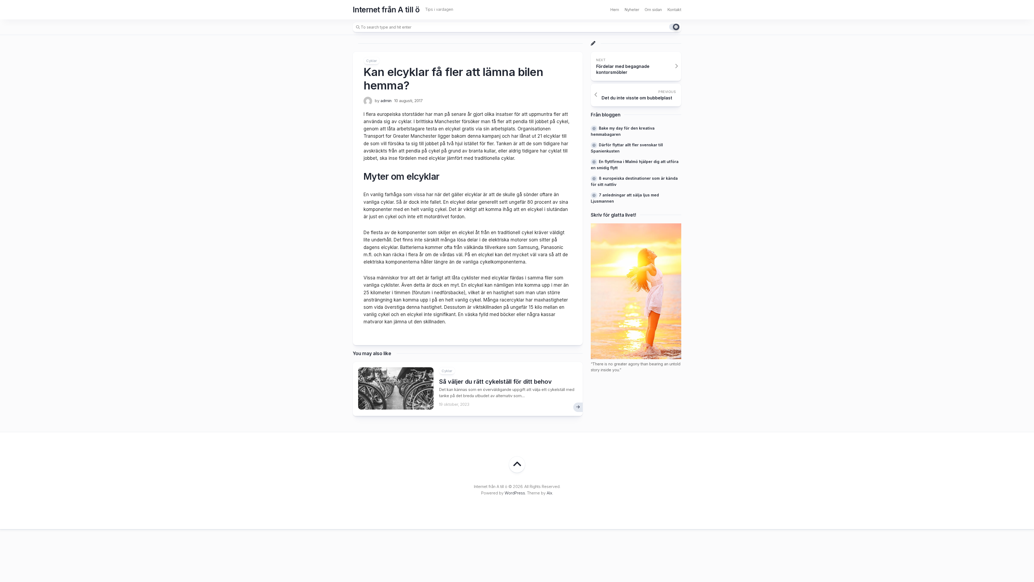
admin (386, 100)
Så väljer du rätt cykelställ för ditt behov (495, 381)
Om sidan (653, 9)
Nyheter (631, 9)
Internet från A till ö (386, 9)
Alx (549, 493)
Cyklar (371, 60)
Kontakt (674, 9)
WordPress (515, 493)
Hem (614, 9)
